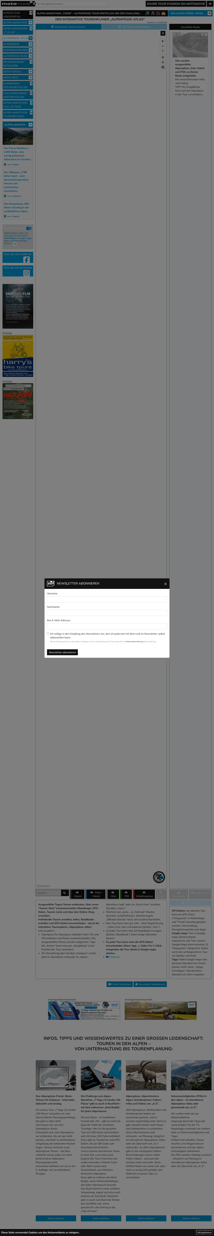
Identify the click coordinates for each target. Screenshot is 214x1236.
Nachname (53, 606)
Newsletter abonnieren (62, 652)
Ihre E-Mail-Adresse (58, 620)
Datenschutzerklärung (134, 641)
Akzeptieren (204, 1232)
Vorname (52, 593)
